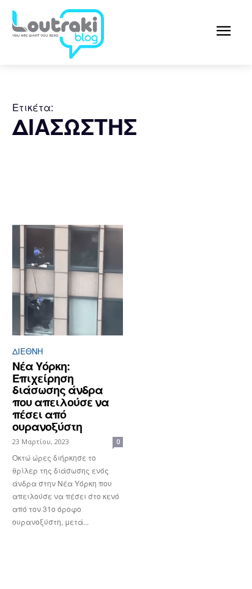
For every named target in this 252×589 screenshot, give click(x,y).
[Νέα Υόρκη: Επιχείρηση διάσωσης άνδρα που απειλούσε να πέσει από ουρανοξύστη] (67, 280)
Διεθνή (27, 351)
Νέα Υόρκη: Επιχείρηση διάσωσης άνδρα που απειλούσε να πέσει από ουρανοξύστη (60, 396)
